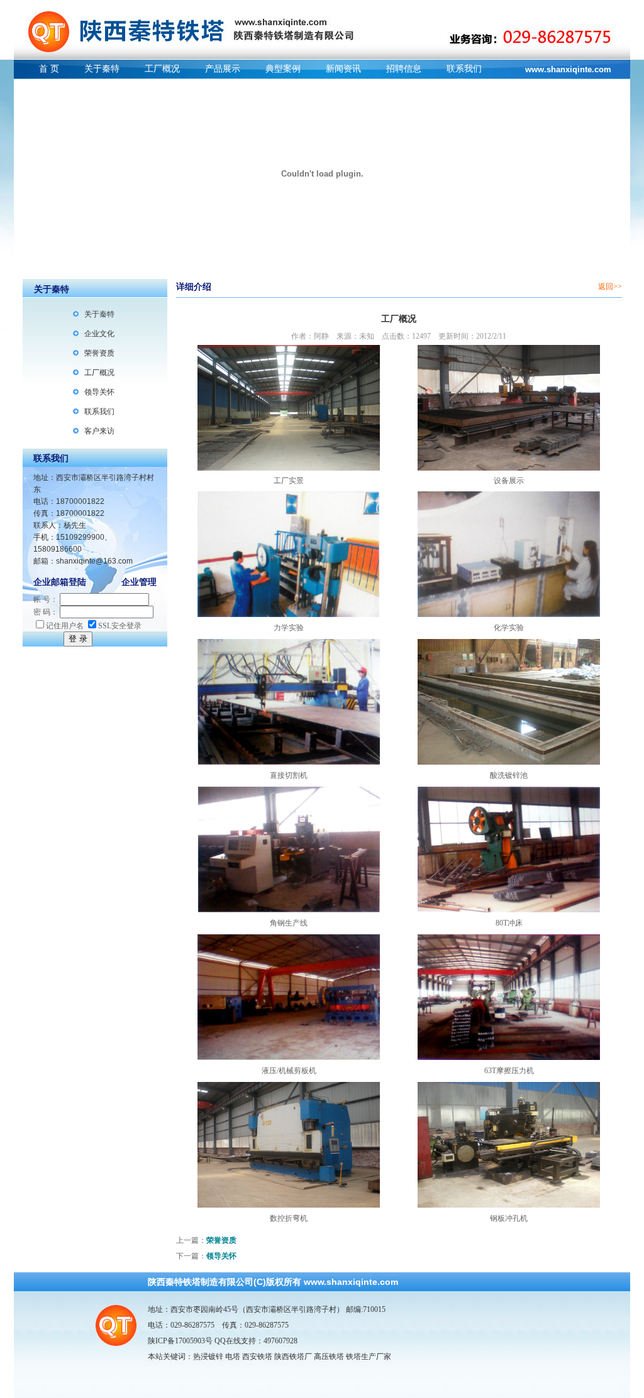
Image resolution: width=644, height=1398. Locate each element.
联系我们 (464, 69)
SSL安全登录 (120, 625)
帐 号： (45, 599)
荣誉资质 (99, 353)
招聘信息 (403, 69)
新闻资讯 (343, 69)
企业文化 (99, 333)
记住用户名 (65, 625)
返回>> (610, 286)
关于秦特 (101, 69)
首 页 (49, 69)
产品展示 (222, 69)
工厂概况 (162, 69)
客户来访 (99, 431)
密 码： (45, 612)
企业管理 (139, 582)
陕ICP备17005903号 (180, 1340)
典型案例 (283, 69)
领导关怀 (99, 392)
